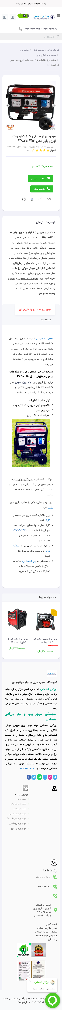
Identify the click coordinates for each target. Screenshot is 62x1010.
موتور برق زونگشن (17, 823)
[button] (23, 16)
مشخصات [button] (46, 320)
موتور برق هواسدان (17, 813)
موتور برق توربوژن (18, 804)
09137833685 (32, 29)
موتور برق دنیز (19, 809)
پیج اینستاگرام (29, 561)
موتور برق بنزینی (44, 339)
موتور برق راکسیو (18, 828)
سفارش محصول (38, 179)
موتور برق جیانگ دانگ (16, 818)
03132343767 (49, 29)
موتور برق (21, 799)
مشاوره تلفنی (39, 189)
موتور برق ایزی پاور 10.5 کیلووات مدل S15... (17, 640)
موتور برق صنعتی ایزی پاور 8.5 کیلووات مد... (45, 640)
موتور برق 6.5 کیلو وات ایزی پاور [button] (35, 309)
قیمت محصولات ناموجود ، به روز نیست (31, 3)
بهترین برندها (21, 794)
